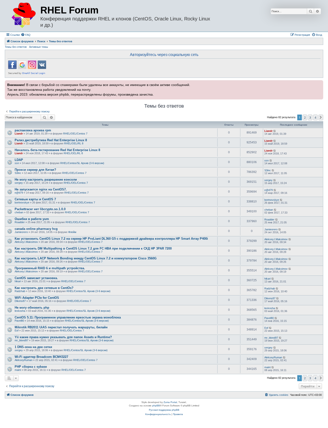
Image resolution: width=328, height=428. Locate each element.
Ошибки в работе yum (32, 219)
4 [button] (315, 117)
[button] (320, 117)
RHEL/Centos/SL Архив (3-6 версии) (82, 163)
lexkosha (20, 310)
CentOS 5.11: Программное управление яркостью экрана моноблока (68, 317)
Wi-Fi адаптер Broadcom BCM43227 (41, 357)
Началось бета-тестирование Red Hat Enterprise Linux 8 (57, 150)
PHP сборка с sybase (31, 366)
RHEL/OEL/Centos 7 (75, 133)
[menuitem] (25, 35)
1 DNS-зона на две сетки (33, 347)
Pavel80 (19, 320)
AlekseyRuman (23, 360)
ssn (17, 163)
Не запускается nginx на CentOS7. (41, 189)
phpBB (156, 405)
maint (18, 369)
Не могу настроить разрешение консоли (46, 179)
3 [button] (310, 117)
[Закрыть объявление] (319, 83)
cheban (19, 212)
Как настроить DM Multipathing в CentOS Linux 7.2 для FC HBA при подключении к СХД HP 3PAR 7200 (93, 248)
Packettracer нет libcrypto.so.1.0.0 (40, 209)
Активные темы (38, 46)
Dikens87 (20, 301)
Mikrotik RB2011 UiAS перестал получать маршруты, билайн (61, 327)
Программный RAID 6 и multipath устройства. (50, 268)
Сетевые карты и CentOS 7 (35, 199)
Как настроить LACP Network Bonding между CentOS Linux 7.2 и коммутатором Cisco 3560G (86, 258)
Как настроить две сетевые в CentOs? (44, 288)
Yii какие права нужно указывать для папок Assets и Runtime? (63, 337)
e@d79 (19, 192)
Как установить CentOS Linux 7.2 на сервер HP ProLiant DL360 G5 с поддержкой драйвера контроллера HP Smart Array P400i (111, 238)
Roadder (20, 222)
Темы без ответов (16, 46)
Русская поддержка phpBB (164, 410)
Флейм (72, 232)
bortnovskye (22, 202)
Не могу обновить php (32, 307)
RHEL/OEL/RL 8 (73, 143)
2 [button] (305, 117)
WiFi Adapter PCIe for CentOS (37, 298)
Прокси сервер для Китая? (35, 169)
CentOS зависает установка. (36, 278)
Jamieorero (21, 232)
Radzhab (20, 291)
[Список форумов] (23, 15)
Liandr (19, 133)
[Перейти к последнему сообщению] (274, 130)
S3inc (18, 172)
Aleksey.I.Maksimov (26, 241)
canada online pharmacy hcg (36, 229)
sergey (19, 182)
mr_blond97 (21, 340)
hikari (18, 281)
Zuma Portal (170, 402)
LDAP (19, 160)
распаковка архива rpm (33, 130)
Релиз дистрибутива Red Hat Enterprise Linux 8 (51, 140)
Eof (16, 330)
